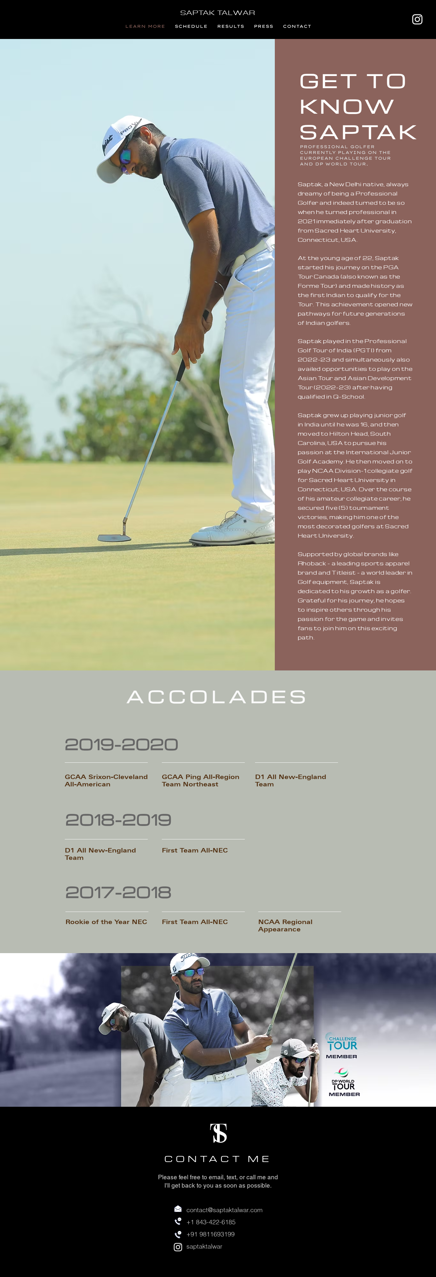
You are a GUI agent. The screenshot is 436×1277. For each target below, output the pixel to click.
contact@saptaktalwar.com (224, 1210)
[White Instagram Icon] (417, 19)
